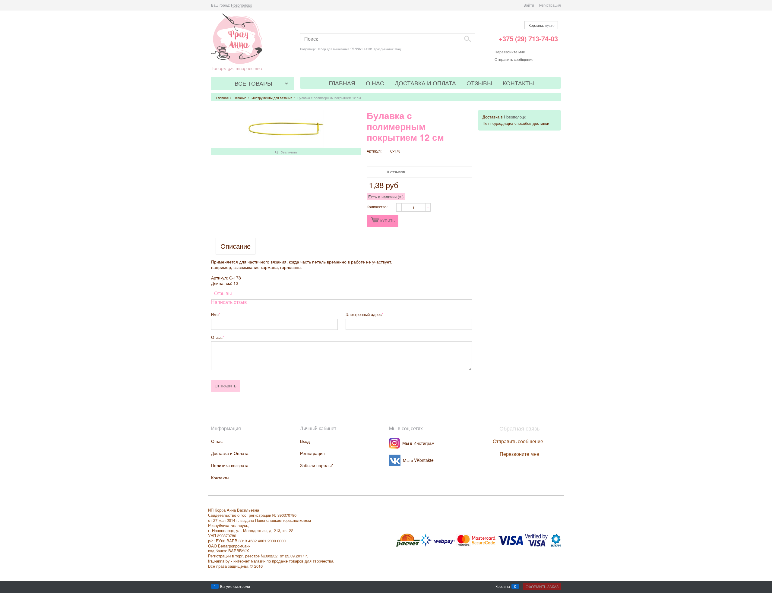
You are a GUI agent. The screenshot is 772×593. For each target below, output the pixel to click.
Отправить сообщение (514, 59)
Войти (529, 5)
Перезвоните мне (510, 51)
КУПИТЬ (387, 220)
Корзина (502, 586)
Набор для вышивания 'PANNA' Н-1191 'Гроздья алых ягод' (359, 49)
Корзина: (541, 25)
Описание (235, 246)
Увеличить (289, 152)
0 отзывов (396, 172)
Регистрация (550, 5)
